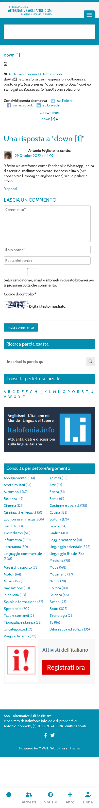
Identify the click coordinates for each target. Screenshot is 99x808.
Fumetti (10, 526)
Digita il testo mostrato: (47, 306)
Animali (55, 478)
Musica (9, 581)
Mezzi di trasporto (18, 567)
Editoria (55, 519)
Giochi (55, 526)
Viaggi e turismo (16, 636)
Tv (51, 622)
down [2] (48, 119)
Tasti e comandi (16, 615)
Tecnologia (58, 615)
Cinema (10, 505)
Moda (54, 567)
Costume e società (64, 505)
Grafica (55, 533)
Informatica (13, 540)
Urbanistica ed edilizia (66, 629)
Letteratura (12, 546)
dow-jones (51, 112)
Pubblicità (11, 595)
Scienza (56, 595)
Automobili (12, 491)
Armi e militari (14, 485)
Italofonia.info (36, 721)
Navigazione (13, 588)
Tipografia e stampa (19, 622)
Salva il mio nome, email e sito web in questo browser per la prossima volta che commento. (49, 282)
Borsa (54, 498)
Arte (53, 485)
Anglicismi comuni (22, 74)
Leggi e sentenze (63, 540)
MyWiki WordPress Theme (59, 748)
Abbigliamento (15, 478)
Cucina (55, 512)
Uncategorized (15, 629)
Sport (54, 608)
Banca (54, 491)
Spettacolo (13, 608)
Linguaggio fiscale (63, 553)
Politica (55, 588)
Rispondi (11, 188)
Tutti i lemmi (52, 74)
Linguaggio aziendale (66, 546)
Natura (54, 581)
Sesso (55, 601)
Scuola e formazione (20, 601)
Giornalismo (13, 533)
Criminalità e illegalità (20, 512)
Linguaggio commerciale (23, 553)
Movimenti (58, 574)
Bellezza (10, 498)
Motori (9, 574)
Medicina (56, 560)
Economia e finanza (19, 519)
